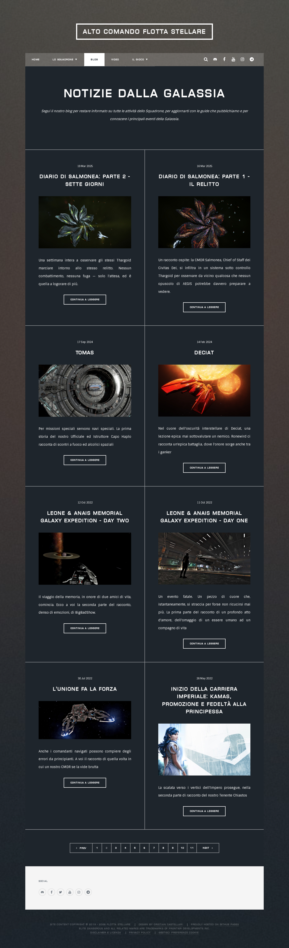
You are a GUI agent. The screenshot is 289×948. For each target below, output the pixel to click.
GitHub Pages (229, 924)
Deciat (204, 352)
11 (192, 848)
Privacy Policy (139, 932)
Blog (94, 59)
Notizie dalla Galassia (145, 93)
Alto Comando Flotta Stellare (144, 31)
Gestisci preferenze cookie (179, 932)
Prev (83, 848)
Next (206, 848)
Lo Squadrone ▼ (65, 59)
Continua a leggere (85, 299)
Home (35, 59)
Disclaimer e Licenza (105, 932)
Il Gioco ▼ (140, 59)
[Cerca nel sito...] (206, 59)
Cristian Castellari (168, 924)
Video (115, 59)
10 (182, 848)
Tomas (85, 352)
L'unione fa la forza (85, 688)
